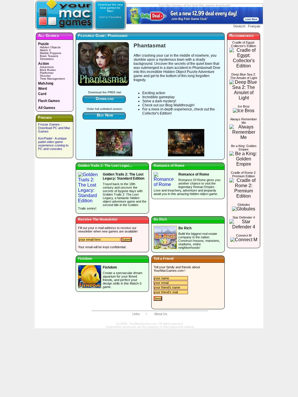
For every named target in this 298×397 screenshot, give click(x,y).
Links (136, 314)
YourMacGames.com (169, 270)
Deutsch (239, 26)
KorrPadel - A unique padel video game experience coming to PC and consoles (53, 144)
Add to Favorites (110, 17)
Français (254, 26)
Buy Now (105, 115)
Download (105, 98)
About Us (160, 314)
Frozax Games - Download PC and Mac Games (54, 128)
